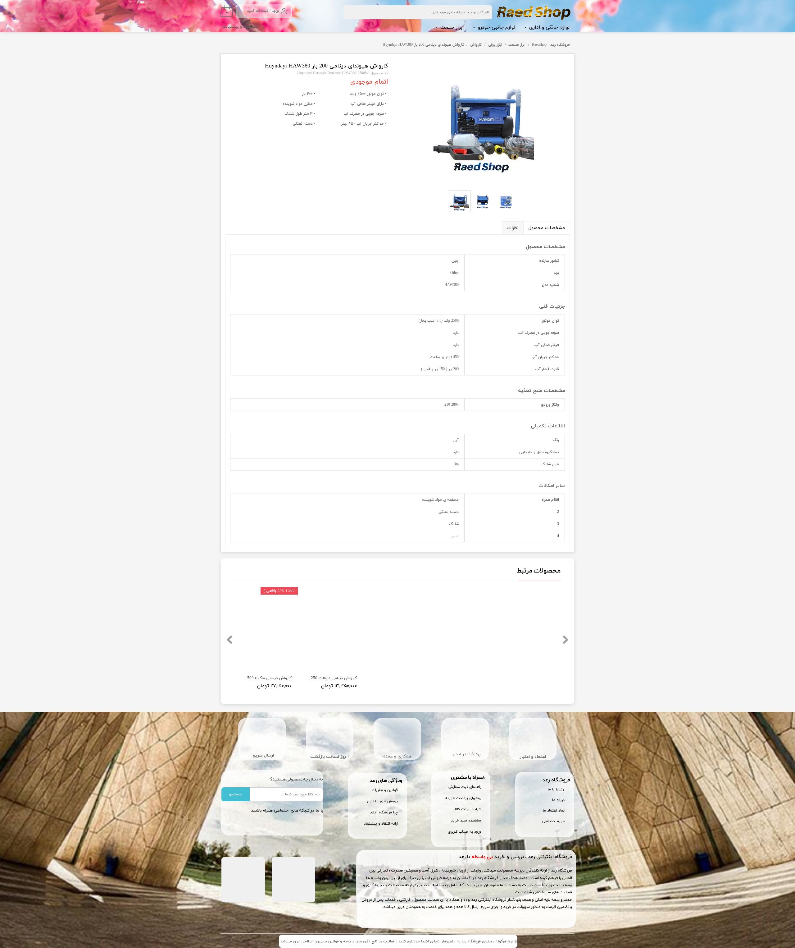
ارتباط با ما (556, 789)
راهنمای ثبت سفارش (464, 787)
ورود (275, 10)
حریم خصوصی (553, 821)
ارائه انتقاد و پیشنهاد (381, 823)
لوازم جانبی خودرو (496, 27)
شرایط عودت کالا (468, 809)
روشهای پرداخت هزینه (463, 798)
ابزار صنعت (452, 27)
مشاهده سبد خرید (466, 820)
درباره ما (558, 800)
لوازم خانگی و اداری (549, 27)
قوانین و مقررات (385, 790)
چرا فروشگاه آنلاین (383, 812)
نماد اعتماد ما (554, 810)
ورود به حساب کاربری (464, 831)
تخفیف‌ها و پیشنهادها (240, 26)
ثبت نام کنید (257, 10)
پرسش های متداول (382, 801)
